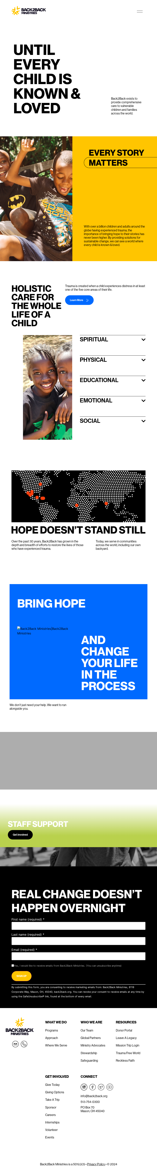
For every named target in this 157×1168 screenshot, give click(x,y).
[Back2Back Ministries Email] (15, 1044)
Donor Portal (124, 1030)
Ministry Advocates (93, 1045)
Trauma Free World (128, 1053)
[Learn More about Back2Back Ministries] (105, 300)
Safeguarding (89, 1060)
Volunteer (51, 1130)
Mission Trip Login (127, 1045)
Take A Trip (52, 1100)
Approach (51, 1038)
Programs (51, 1030)
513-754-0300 (90, 1102)
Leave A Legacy (126, 1038)
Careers (50, 1115)
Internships (52, 1122)
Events (49, 1137)
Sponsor (50, 1107)
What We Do (56, 1022)
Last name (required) (27, 934)
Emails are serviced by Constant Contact (116, 996)
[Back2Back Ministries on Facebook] (92, 1087)
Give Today (52, 1085)
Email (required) (24, 949)
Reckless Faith (125, 1060)
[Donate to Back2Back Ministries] (108, 708)
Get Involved (20, 834)
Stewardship (89, 1053)
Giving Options (54, 1092)
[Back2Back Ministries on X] (101, 1087)
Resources (126, 1022)
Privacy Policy (96, 1164)
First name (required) (27, 919)
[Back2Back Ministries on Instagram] (84, 1087)
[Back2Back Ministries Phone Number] (24, 1044)
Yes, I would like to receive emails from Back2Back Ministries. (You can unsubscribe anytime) (68, 966)
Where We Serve (56, 1045)
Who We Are (91, 1022)
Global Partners (91, 1038)
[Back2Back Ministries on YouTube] (109, 1087)
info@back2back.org (94, 1096)
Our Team (87, 1030)
